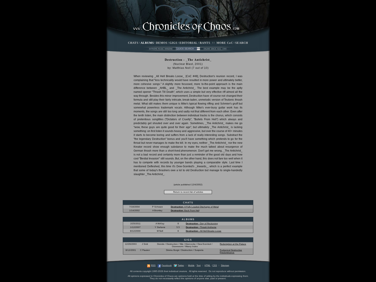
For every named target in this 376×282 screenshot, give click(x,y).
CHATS (133, 42)
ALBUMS (147, 42)
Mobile (191, 265)
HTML (207, 265)
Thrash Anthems (201, 227)
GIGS (173, 42)
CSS (214, 265)
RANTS (205, 42)
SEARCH (241, 42)
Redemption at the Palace (233, 244)
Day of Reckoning (202, 223)
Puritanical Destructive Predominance (231, 251)
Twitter (181, 265)
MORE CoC (225, 42)
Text (198, 265)
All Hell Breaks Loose (203, 231)
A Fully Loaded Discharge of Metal (195, 207)
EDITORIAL (189, 42)
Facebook (167, 265)
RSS (153, 265)
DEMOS (161, 42)
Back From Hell (185, 210)
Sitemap (225, 265)
